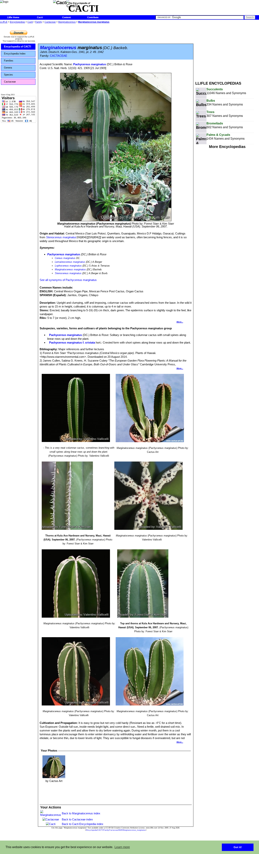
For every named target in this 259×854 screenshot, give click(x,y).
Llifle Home (13, 17)
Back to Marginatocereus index (81, 813)
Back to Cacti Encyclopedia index (82, 824)
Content (66, 17)
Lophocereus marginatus (68, 265)
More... (180, 322)
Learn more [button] (122, 847)
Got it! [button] (238, 847)
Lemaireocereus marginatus (70, 261)
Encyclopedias (17, 22)
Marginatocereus (67, 22)
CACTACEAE (58, 55)
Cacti (40, 17)
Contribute (93, 17)
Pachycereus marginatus (89, 64)
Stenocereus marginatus (61, 237)
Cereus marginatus (65, 258)
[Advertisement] (227, 50)
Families (8, 60)
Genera (8, 67)
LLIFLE (3, 22)
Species (8, 74)
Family (38, 22)
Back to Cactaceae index (77, 819)
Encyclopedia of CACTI (17, 46)
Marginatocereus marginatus (93, 22)
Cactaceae (50, 22)
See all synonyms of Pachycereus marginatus (68, 280)
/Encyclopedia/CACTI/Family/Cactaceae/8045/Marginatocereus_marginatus (116, 830)
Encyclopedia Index (15, 53)
